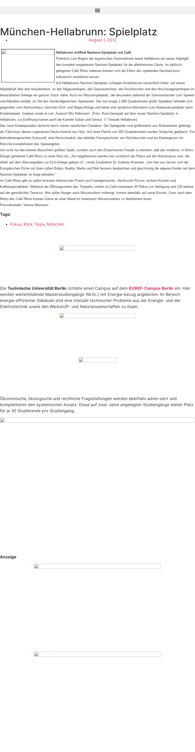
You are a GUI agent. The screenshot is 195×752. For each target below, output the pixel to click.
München (55, 224)
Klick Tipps (34, 224)
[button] (97, 10)
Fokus (15, 224)
